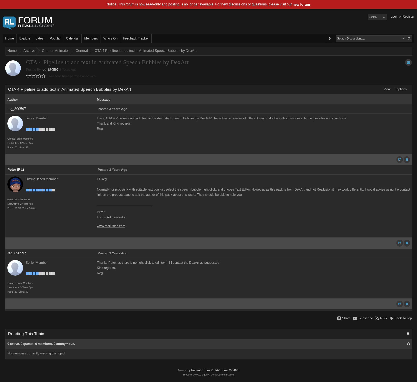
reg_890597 (50, 69)
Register (408, 16)
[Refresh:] (408, 344)
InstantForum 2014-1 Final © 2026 (215, 370)
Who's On (110, 38)
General (82, 51)
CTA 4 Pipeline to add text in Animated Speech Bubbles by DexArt (145, 51)
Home (9, 38)
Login (394, 16)
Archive (29, 51)
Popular (55, 38)
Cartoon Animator (55, 51)
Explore (24, 38)
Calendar (72, 38)
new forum (301, 4)
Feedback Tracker (136, 38)
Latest (40, 38)
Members (91, 38)
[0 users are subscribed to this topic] (408, 62)
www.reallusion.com (111, 226)
